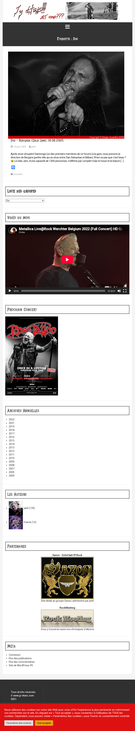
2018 (11, 430)
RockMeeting (67, 607)
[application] (67, 259)
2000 (11, 475)
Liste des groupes (21, 191)
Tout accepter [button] (44, 723)
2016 (11, 437)
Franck (27, 522)
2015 (11, 440)
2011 (11, 454)
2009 (11, 461)
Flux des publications (20, 658)
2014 (11, 444)
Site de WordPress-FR (21, 665)
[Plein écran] (125, 291)
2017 (11, 433)
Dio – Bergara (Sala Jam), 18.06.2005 (37, 140)
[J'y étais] (67, 10)
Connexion (15, 654)
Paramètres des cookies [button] (19, 723)
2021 (11, 423)
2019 (11, 426)
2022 (11, 419)
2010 (11, 458)
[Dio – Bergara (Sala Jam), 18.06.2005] (66, 95)
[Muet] (119, 291)
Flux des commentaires (22, 661)
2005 (11, 472)
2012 (11, 451)
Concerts (17, 174)
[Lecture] (10, 291)
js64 (33, 146)
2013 (11, 447)
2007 (11, 468)
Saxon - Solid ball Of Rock (67, 555)
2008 (11, 465)
